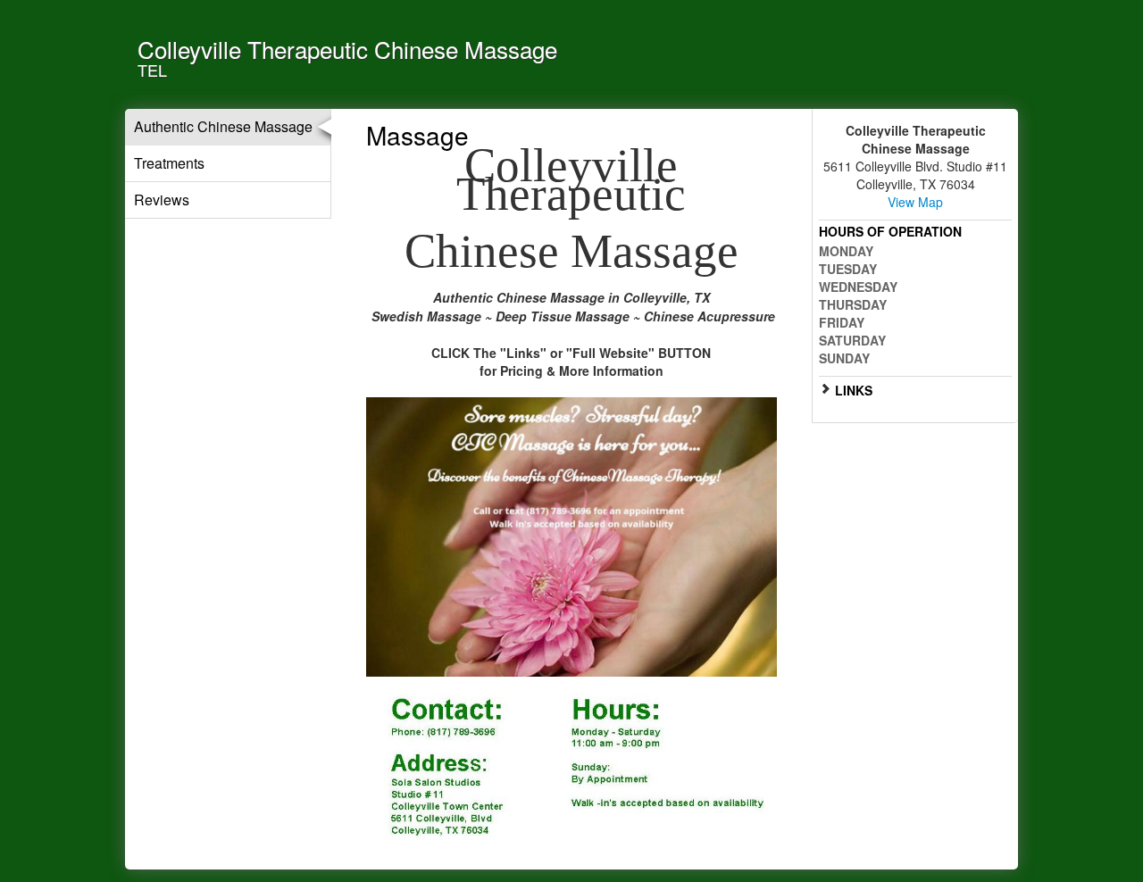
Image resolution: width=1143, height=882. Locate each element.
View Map (915, 202)
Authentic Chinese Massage (223, 126)
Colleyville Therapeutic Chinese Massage (347, 48)
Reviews (161, 199)
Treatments (169, 163)
